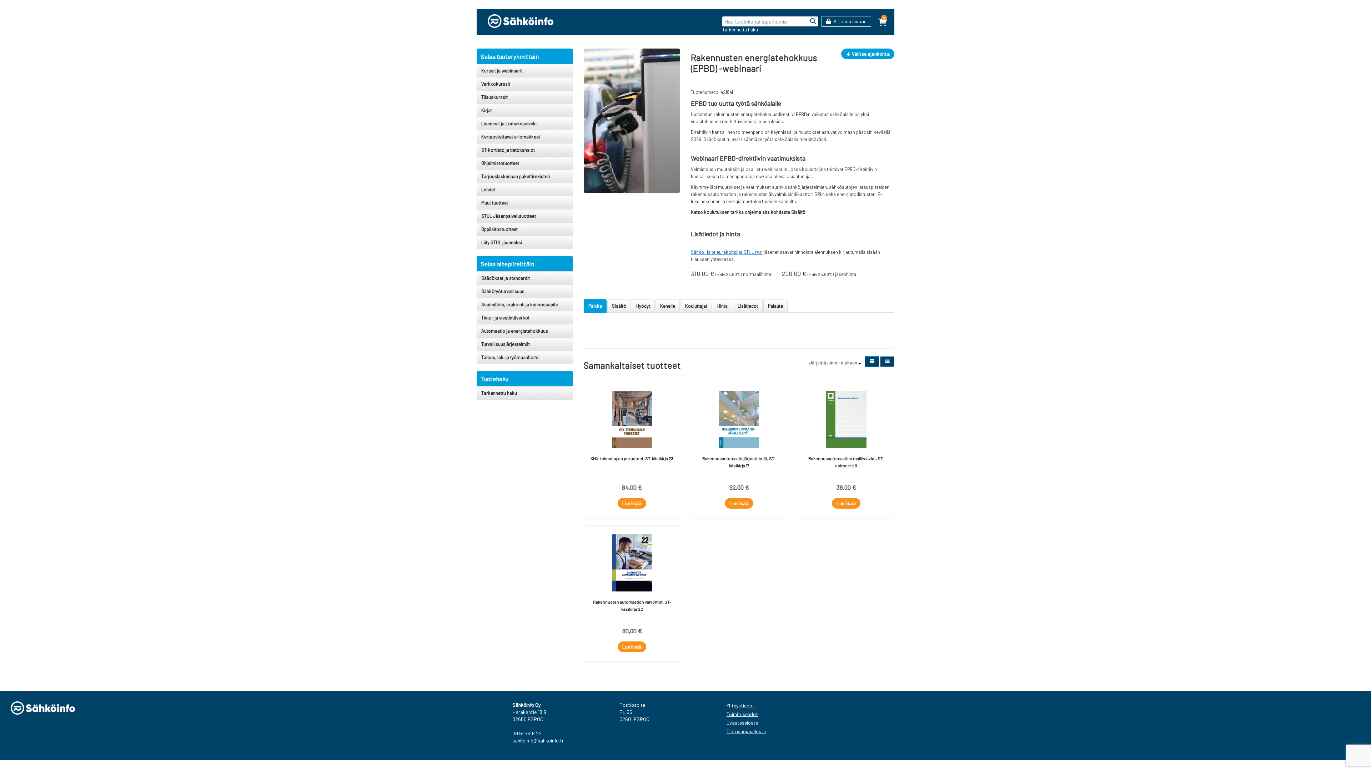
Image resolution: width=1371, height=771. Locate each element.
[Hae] (813, 21)
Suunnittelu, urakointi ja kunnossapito (519, 304)
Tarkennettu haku (740, 29)
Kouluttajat (696, 306)
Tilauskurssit (494, 97)
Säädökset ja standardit (505, 278)
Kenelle (667, 306)
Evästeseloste (742, 723)
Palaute (775, 306)
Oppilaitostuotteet (499, 229)
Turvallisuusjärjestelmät (505, 344)
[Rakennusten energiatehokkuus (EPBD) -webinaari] (632, 120)
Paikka (595, 306)
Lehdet (488, 189)
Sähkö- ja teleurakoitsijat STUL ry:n (727, 252)
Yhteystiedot (740, 705)
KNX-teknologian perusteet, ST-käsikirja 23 (632, 458)
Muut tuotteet (494, 203)
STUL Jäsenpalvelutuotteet (508, 216)
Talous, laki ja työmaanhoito (510, 357)
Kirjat (486, 110)
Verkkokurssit (495, 84)
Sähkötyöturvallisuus (502, 291)
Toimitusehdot (742, 714)
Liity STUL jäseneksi (501, 242)
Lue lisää (632, 503)
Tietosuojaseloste (746, 731)
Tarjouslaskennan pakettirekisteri (515, 176)
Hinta (722, 306)
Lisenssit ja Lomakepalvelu (509, 123)
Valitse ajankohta (870, 54)
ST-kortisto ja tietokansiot (508, 150)
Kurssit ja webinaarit (502, 71)
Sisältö (619, 306)
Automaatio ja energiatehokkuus (514, 331)
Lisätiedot (748, 306)
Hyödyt (643, 306)
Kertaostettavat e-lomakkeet (510, 137)
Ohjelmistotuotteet (500, 163)
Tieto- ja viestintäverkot (505, 318)
